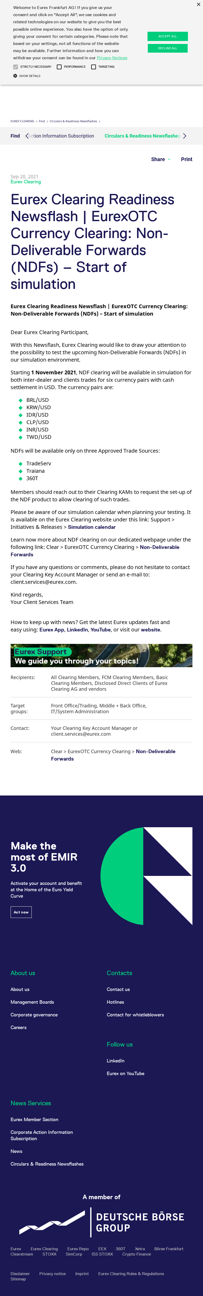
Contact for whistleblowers (135, 1014)
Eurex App (51, 630)
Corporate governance (34, 1014)
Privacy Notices (112, 57)
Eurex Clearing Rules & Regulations (131, 1273)
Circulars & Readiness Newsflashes (73, 121)
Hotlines (115, 1002)
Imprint (82, 1273)
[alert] (101, 42)
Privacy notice (53, 1273)
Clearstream (22, 1254)
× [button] (198, 5)
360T (121, 1248)
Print (186, 159)
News (16, 1151)
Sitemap (18, 1278)
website (150, 630)
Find (42, 121)
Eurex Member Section (34, 1119)
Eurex (16, 1248)
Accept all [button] (168, 36)
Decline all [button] (167, 48)
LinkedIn (77, 630)
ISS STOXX (103, 1254)
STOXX (50, 1254)
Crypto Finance (136, 1254)
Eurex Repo (78, 1248)
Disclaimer (21, 1273)
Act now (21, 912)
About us (20, 989)
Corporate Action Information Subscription (50, 136)
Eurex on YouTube (125, 1073)
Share (158, 159)
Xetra (140, 1248)
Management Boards (32, 1002)
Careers (18, 1027)
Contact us (118, 989)
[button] (15, 67)
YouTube (101, 630)
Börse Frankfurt (168, 1248)
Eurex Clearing (22, 121)
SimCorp (74, 1254)
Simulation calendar (92, 527)
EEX (102, 1248)
